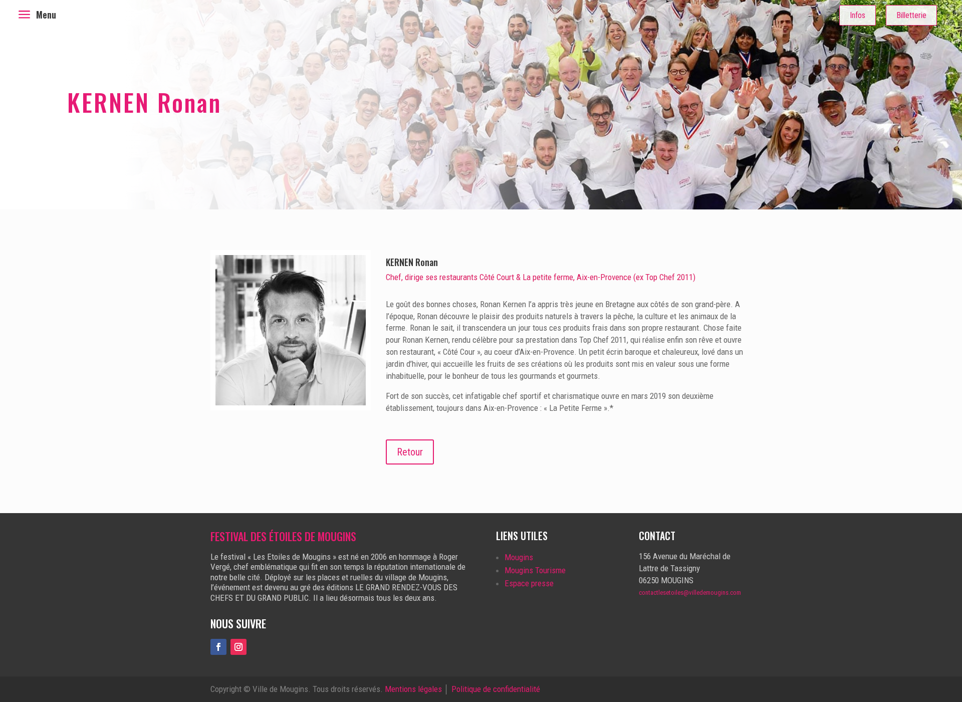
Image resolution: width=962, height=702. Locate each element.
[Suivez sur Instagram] (238, 647)
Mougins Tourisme (535, 570)
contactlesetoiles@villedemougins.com (690, 592)
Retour (410, 452)
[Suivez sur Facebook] (218, 647)
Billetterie (911, 15)
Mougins (519, 557)
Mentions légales (413, 689)
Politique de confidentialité (495, 689)
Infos (857, 15)
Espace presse (529, 583)
